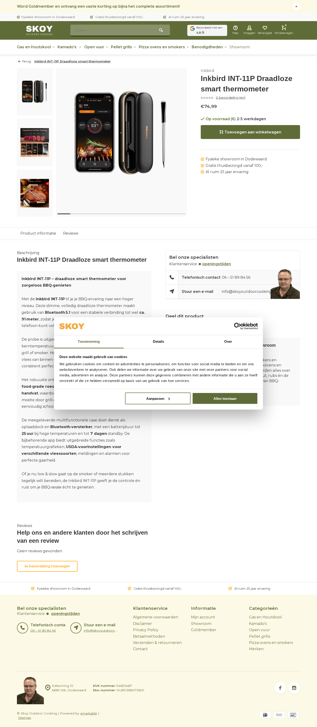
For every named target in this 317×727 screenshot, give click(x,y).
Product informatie (38, 233)
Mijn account (203, 617)
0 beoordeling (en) (230, 97)
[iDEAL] (265, 715)
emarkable (88, 713)
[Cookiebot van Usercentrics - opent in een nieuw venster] (237, 326)
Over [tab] (228, 341)
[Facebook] (280, 688)
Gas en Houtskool (34, 47)
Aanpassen (155, 398)
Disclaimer (142, 623)
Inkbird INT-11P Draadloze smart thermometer (72, 61)
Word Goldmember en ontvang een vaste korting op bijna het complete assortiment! (98, 6)
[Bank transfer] (279, 715)
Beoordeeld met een (209, 30)
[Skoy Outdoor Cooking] (40, 30)
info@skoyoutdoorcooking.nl (249, 291)
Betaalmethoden (149, 636)
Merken (256, 649)
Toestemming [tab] (89, 341)
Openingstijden (216, 264)
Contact (140, 649)
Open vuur (94, 47)
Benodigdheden (207, 47)
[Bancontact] (293, 715)
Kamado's (68, 47)
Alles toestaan (224, 398)
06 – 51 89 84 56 (236, 277)
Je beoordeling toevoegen (47, 566)
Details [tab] (158, 341)
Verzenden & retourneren (157, 642)
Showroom (240, 47)
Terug (26, 61)
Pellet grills (121, 47)
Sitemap (24, 718)
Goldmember (203, 630)
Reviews (70, 233)
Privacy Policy (145, 630)
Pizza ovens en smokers (162, 47)
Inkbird (207, 70)
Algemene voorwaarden (155, 617)
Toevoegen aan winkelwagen (252, 132)
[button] (35, 212)
